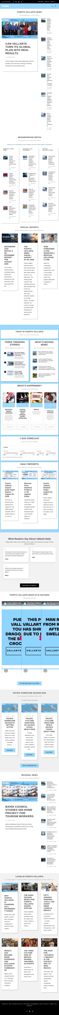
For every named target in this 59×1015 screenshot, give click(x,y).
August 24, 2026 (9, 716)
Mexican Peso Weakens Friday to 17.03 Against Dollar (28, 489)
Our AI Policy (44, 1003)
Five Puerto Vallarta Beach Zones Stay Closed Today (51, 191)
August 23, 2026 (52, 827)
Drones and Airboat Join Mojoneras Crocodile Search (49, 79)
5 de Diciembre (18, 144)
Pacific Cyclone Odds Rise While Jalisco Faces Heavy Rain (49, 724)
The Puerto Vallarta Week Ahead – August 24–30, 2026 (29, 253)
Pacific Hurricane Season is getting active (9, 722)
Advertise (52, 1)
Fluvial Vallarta (48, 144)
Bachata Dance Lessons (8, 411)
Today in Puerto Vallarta (30, 332)
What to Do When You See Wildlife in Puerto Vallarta (46, 375)
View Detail (10, 426)
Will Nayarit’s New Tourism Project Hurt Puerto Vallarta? (51, 809)
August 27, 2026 (11, 820)
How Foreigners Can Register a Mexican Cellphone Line (49, 253)
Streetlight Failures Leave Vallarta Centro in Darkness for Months (49, 99)
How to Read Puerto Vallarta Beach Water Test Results (45, 361)
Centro (24, 144)
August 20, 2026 (29, 716)
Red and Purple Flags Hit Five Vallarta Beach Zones (52, 207)
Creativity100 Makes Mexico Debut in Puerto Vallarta (51, 176)
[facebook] (13, 1)
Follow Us (47, 1)
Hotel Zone (34, 144)
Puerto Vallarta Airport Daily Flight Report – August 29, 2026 (10, 489)
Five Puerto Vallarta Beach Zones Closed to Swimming (49, 120)
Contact (29, 1005)
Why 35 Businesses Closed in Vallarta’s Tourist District (12, 194)
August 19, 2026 (52, 841)
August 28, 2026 (11, 57)
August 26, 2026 (52, 802)
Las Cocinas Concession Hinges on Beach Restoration (51, 797)
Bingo (36, 409)
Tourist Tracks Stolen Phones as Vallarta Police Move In (12, 161)
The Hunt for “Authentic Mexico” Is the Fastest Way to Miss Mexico (49, 959)
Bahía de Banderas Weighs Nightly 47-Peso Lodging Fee (52, 784)
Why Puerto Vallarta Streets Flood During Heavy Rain (45, 353)
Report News (40, 1)
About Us (53, 1003)
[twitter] (15, 1)
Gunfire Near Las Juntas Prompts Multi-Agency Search (49, 61)
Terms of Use (7, 1003)
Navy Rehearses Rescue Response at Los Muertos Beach (12, 210)
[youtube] (18, 1)
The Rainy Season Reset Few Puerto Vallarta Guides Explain (29, 901)
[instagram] (21, 1)
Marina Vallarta (41, 144)
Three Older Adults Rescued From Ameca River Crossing (51, 822)
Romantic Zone (10, 144)
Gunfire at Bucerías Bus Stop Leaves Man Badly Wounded (51, 861)
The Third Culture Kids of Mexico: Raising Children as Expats (29, 957)
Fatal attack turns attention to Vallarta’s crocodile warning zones (47, 368)
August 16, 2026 (49, 716)
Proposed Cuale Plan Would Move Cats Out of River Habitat (32, 209)
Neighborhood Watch (29, 137)
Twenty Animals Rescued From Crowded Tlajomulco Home (52, 848)
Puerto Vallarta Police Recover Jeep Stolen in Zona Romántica (12, 178)
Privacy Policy (17, 1003)
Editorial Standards (31, 1003)
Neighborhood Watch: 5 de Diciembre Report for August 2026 (32, 177)
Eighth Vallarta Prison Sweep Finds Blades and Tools (49, 24)
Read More (10, 750)
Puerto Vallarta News (29, 12)
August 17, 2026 (52, 853)
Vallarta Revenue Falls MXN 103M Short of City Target (49, 43)
